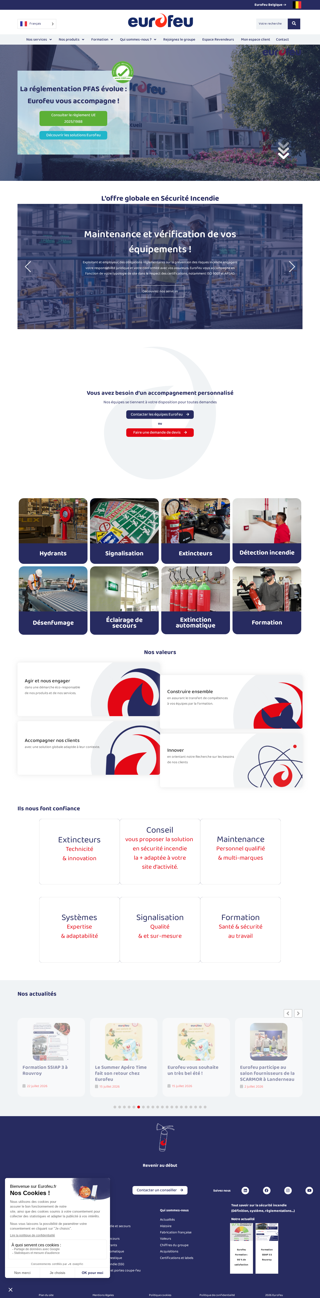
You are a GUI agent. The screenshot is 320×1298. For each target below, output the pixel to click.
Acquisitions (169, 1251)
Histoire (166, 1226)
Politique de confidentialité (217, 1295)
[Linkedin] (245, 1190)
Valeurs (165, 1238)
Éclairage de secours (124, 623)
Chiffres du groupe (174, 1245)
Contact (282, 40)
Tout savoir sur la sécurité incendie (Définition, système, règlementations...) (263, 1208)
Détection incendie (267, 553)
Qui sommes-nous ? (136, 40)
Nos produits (69, 40)
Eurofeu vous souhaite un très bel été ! (120, 1070)
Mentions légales (103, 1295)
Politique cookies (160, 1295)
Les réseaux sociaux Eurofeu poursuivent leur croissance (268, 1073)
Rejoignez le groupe (179, 40)
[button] (39, 39)
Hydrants (53, 553)
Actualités (167, 1219)
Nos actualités (37, 994)
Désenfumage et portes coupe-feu (115, 1270)
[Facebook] (266, 1190)
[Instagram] (288, 1190)
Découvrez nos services (160, 291)
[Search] (294, 24)
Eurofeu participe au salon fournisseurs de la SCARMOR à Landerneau (195, 1073)
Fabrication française (176, 1232)
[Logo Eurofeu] (160, 23)
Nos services (36, 40)
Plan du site (46, 1295)
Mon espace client (255, 40)
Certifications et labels (176, 1258)
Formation (99, 40)
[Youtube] (309, 1190)
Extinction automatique (196, 622)
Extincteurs (195, 553)
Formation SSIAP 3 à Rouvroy (267, 1255)
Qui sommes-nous (174, 1210)
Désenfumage (53, 623)
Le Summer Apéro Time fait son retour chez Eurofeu (48, 1073)
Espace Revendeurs (218, 40)
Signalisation (124, 553)
